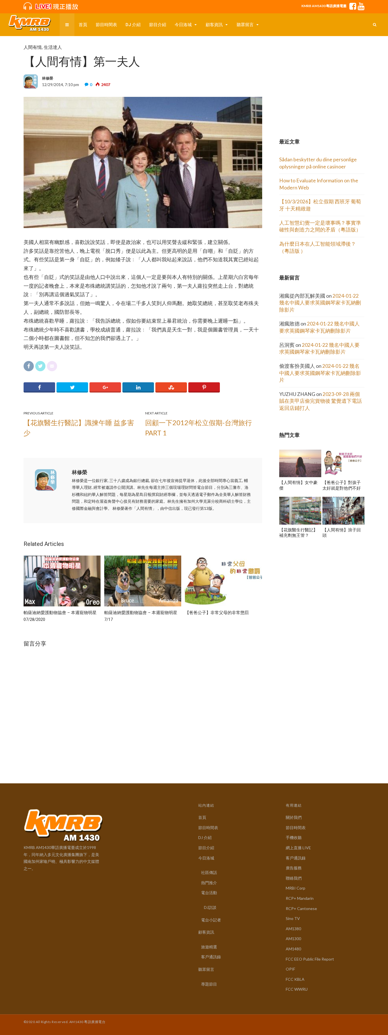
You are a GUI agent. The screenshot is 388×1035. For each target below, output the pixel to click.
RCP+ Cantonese (301, 908)
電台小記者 (211, 919)
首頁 (83, 24)
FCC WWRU (297, 989)
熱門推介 (209, 882)
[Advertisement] (321, 80)
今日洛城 (183, 24)
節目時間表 (106, 24)
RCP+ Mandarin (300, 898)
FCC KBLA (295, 979)
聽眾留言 (245, 24)
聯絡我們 (294, 878)
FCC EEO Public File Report (310, 959)
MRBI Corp (295, 888)
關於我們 (294, 817)
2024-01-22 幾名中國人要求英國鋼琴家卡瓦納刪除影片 (320, 303)
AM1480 (293, 948)
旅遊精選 (209, 946)
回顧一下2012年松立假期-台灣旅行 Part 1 (198, 427)
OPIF (290, 969)
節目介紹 (157, 24)
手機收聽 (294, 837)
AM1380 (293, 928)
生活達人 (53, 47)
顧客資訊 (214, 24)
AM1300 (293, 938)
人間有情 (33, 47)
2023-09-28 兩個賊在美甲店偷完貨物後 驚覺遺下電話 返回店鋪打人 (320, 401)
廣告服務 (294, 867)
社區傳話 (209, 872)
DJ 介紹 (133, 24)
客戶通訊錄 (211, 956)
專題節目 (209, 984)
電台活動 (209, 892)
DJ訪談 (210, 907)
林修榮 (79, 472)
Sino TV (293, 918)
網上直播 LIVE (298, 847)
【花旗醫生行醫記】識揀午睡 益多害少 (79, 427)
